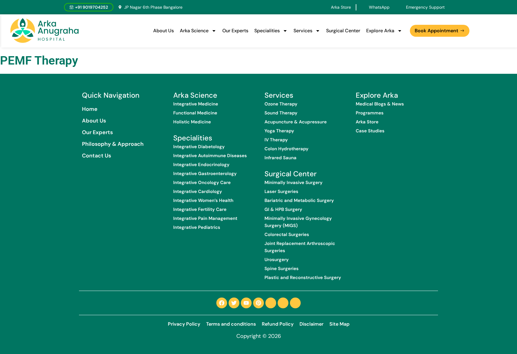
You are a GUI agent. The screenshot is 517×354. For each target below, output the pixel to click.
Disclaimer (311, 324)
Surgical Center (343, 30)
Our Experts (235, 30)
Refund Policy (278, 324)
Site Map (339, 324)
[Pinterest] (258, 303)
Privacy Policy (184, 324)
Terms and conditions (231, 324)
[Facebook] (221, 303)
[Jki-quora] (283, 303)
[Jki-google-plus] (295, 303)
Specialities (267, 30)
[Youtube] (246, 303)
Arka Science (194, 30)
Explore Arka (380, 30)
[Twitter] (234, 303)
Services (303, 30)
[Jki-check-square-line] (270, 303)
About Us (163, 30)
